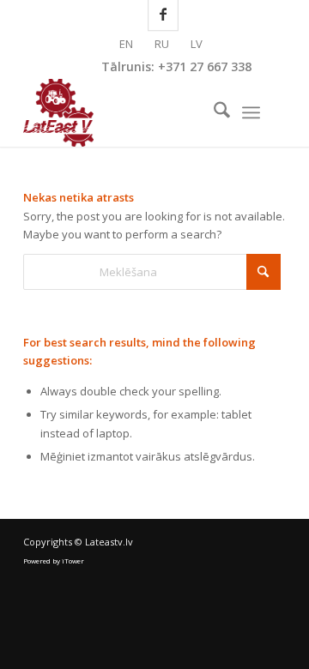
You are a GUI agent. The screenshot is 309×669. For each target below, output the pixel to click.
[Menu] (251, 112)
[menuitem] (213, 112)
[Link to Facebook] (273, 113)
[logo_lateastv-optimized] (128, 112)
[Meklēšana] (213, 112)
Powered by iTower (53, 560)
